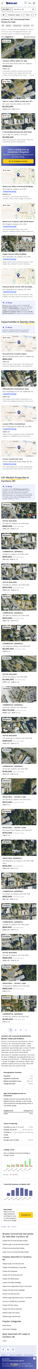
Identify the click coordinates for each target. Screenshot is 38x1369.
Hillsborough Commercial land (13, 1264)
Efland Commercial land (10, 1294)
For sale (3, 1226)
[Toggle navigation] (2, 3)
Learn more (28, 1366)
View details (18, 58)
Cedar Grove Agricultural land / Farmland (17, 1286)
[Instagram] (13, 1350)
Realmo (11, 3)
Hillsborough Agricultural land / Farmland (17, 1298)
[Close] (34, 1358)
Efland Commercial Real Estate (13, 1248)
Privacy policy (28, 1355)
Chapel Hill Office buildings (11, 1282)
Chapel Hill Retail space (10, 1279)
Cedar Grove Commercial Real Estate (15, 1252)
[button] (23, 9)
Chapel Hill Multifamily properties (14, 1267)
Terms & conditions (15, 1355)
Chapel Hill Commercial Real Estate (14, 1241)
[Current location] (2, 25)
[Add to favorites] (32, 41)
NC (9, 1226)
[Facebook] (3, 1350)
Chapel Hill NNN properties (12, 1309)
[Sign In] (33, 3)
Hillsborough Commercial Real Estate (15, 1244)
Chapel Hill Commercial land (12, 1275)
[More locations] (32, 25)
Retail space (6, 1325)
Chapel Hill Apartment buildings (13, 1290)
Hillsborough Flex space (11, 1313)
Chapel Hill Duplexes (9, 1271)
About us (4, 1355)
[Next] (25, 1030)
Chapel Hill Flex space (10, 1305)
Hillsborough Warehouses (11, 1316)
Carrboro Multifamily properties (13, 1301)
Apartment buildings (9, 1329)
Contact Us (25, 1215)
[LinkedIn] (8, 1350)
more (32, 75)
